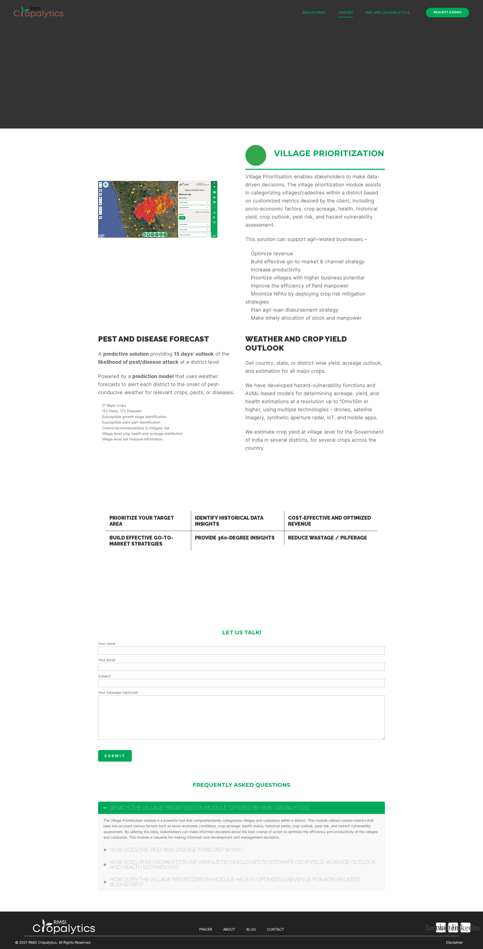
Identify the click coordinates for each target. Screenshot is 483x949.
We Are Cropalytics (388, 12)
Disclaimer (454, 942)
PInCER (346, 12)
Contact (275, 929)
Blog (251, 929)
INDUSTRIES (314, 12)
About (229, 929)
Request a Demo (447, 12)
